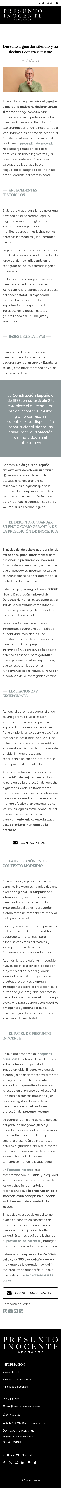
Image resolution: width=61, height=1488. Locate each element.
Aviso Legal (12, 1372)
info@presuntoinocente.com (23, 1406)
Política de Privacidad (18, 1379)
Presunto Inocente (20, 1169)
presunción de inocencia (37, 143)
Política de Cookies (16, 1386)
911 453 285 (48, 2)
